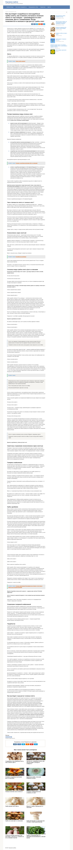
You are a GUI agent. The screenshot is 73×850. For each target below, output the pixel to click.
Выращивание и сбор (33, 7)
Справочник (42, 7)
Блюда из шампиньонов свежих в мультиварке (61, 28)
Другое (49, 7)
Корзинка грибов (11, 2)
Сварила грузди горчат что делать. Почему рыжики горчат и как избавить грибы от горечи (58, 45)
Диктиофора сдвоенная (61, 50)
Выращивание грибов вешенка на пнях (60, 16)
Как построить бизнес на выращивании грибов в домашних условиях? (61, 22)
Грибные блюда (10, 7)
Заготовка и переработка (21, 7)
